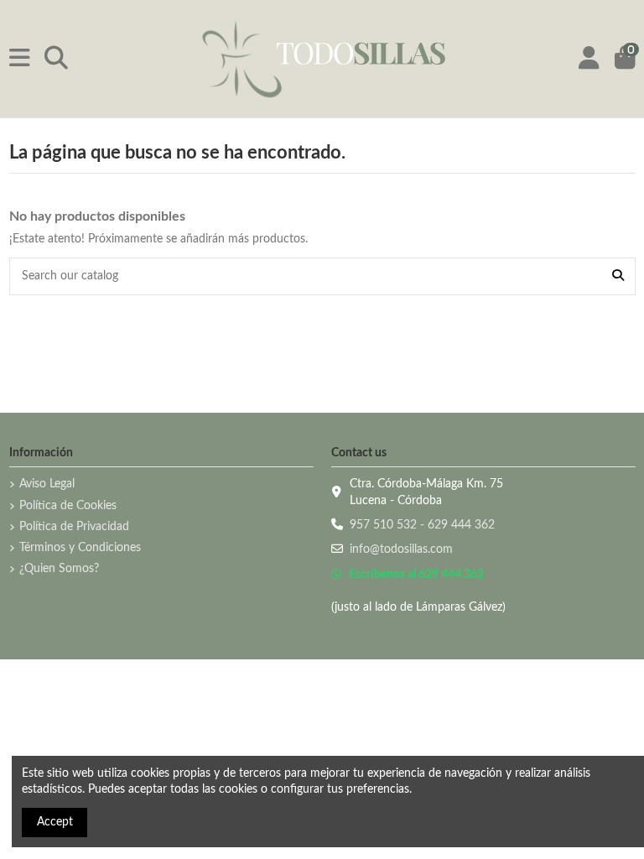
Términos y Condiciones (80, 548)
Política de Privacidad (74, 527)
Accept (55, 822)
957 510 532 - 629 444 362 (422, 525)
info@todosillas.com (401, 549)
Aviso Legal (47, 484)
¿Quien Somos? (59, 569)
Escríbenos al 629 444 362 (415, 574)
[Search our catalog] (618, 276)
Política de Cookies (68, 506)
